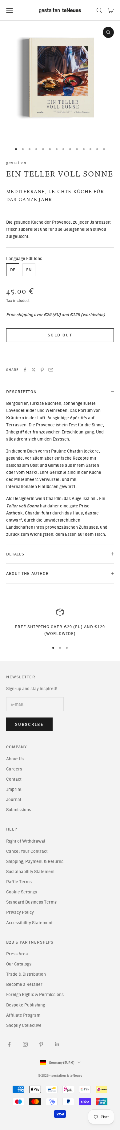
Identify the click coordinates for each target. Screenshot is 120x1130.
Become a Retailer (24, 984)
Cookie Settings (21, 892)
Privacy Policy (20, 912)
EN (29, 269)
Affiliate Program (23, 1015)
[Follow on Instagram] (25, 1044)
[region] (60, 622)
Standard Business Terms (31, 902)
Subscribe (29, 724)
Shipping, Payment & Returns (34, 861)
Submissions (18, 809)
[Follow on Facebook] (9, 1044)
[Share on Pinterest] (42, 369)
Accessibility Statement (29, 922)
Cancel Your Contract (27, 851)
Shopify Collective (24, 1025)
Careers (14, 769)
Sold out (60, 335)
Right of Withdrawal (25, 841)
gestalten (16, 162)
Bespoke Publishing (25, 1005)
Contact (14, 779)
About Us (15, 759)
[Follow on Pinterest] (41, 1044)
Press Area (17, 954)
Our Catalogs (18, 964)
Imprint (14, 789)
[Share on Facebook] (24, 369)
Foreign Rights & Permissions (35, 994)
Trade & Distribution (26, 974)
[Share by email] (50, 369)
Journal (13, 799)
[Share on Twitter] (33, 369)
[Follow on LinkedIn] (57, 1044)
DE (12, 269)
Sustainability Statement (30, 871)
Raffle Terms (19, 881)
